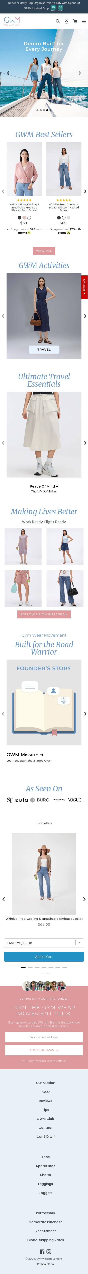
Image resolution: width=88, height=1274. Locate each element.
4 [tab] (47, 110)
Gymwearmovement (49, 1259)
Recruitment (45, 1231)
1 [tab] (37, 110)
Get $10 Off (45, 1136)
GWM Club (45, 1118)
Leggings (45, 1184)
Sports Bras (45, 1166)
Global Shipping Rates (45, 1240)
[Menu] (83, 21)
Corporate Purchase (45, 1222)
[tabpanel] (44, 73)
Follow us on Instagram (44, 614)
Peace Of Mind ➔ (44, 488)
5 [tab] (51, 110)
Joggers (46, 1192)
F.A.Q (46, 1091)
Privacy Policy (45, 1263)
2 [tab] (41, 110)
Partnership (45, 1213)
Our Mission (45, 1082)
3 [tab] (44, 110)
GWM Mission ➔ (29, 757)
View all (44, 251)
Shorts (45, 1175)
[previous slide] (8, 73)
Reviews (45, 1100)
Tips (45, 1109)
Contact (45, 1127)
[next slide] (80, 73)
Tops (45, 1157)
